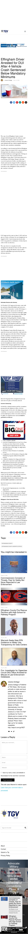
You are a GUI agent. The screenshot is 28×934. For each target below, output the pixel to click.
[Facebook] (11, 102)
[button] (25, 828)
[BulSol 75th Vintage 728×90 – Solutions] (14, 45)
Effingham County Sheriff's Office (12, 546)
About (3, 846)
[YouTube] (9, 731)
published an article (16, 506)
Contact (3, 849)
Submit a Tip (5, 852)
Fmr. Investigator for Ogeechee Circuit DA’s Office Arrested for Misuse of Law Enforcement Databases (14, 673)
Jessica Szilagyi (8, 80)
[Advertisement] (14, 14)
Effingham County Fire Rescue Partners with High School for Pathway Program (14, 612)
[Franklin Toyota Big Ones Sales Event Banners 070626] (14, 430)
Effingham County (7, 543)
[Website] (14, 731)
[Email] (26, 102)
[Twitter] (14, 102)
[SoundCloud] (11, 731)
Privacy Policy (5, 855)
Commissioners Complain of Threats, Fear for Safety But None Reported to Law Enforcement (13, 581)
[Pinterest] (17, 102)
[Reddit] (23, 102)
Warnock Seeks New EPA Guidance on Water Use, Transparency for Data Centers (14, 642)
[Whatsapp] (20, 102)
